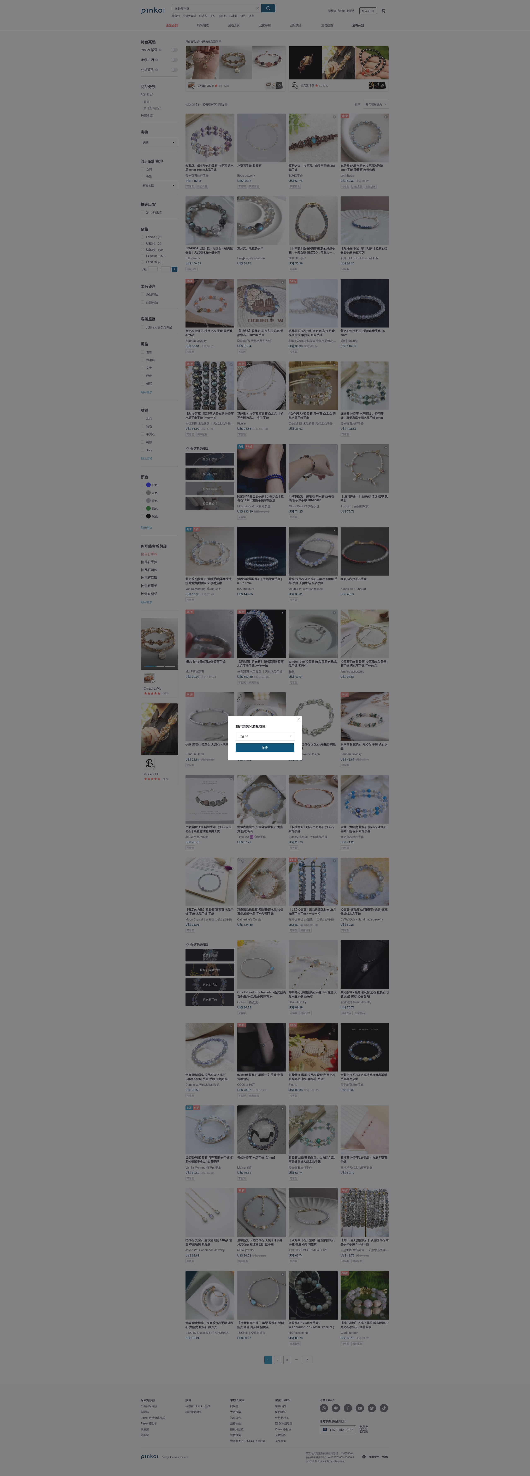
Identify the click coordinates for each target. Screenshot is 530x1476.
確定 (265, 747)
